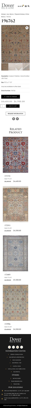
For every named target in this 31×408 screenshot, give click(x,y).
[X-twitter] (13, 347)
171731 (7, 176)
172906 (7, 324)
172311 (7, 225)
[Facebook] (9, 347)
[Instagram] (21, 347)
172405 (7, 275)
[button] (25, 6)
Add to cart (13, 106)
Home (3, 14)
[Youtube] (17, 347)
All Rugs (10, 14)
